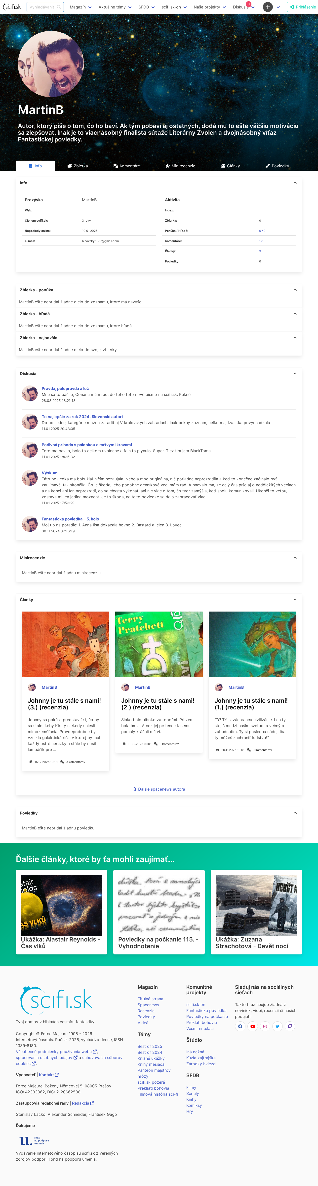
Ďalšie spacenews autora (161, 789)
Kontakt (47, 1074)
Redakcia (81, 1103)
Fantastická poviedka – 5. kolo (70, 518)
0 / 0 (262, 231)
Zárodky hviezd (201, 1063)
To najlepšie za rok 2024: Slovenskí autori (82, 416)
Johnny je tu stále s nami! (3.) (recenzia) (64, 704)
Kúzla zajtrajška (201, 1057)
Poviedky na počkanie (207, 1016)
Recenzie (146, 1010)
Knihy (191, 1099)
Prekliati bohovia (153, 1088)
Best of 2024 (150, 1052)
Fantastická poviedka (206, 1010)
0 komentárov (75, 762)
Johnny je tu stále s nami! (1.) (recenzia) (251, 704)
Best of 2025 (150, 1046)
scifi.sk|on (195, 1004)
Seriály (192, 1093)
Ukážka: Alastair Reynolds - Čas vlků (60, 943)
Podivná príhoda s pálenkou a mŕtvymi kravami (87, 444)
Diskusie (241, 5)
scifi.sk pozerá (151, 1082)
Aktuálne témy (112, 6)
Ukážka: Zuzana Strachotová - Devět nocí (252, 943)
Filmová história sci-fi (158, 1094)
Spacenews (148, 1004)
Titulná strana (150, 998)
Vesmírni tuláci (200, 1028)
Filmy (191, 1087)
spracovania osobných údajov (45, 1057)
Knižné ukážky (151, 1058)
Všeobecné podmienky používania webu (54, 1051)
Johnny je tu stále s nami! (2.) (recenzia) (157, 704)
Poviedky (146, 1016)
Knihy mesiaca (151, 1064)
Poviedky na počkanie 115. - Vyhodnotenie (158, 943)
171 (261, 241)
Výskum (50, 472)
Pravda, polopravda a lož (65, 388)
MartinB (49, 687)
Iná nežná (195, 1051)
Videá (143, 1022)
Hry (189, 1111)
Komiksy (194, 1105)
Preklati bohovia (201, 1022)
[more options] (295, 183)
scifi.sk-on (171, 6)
